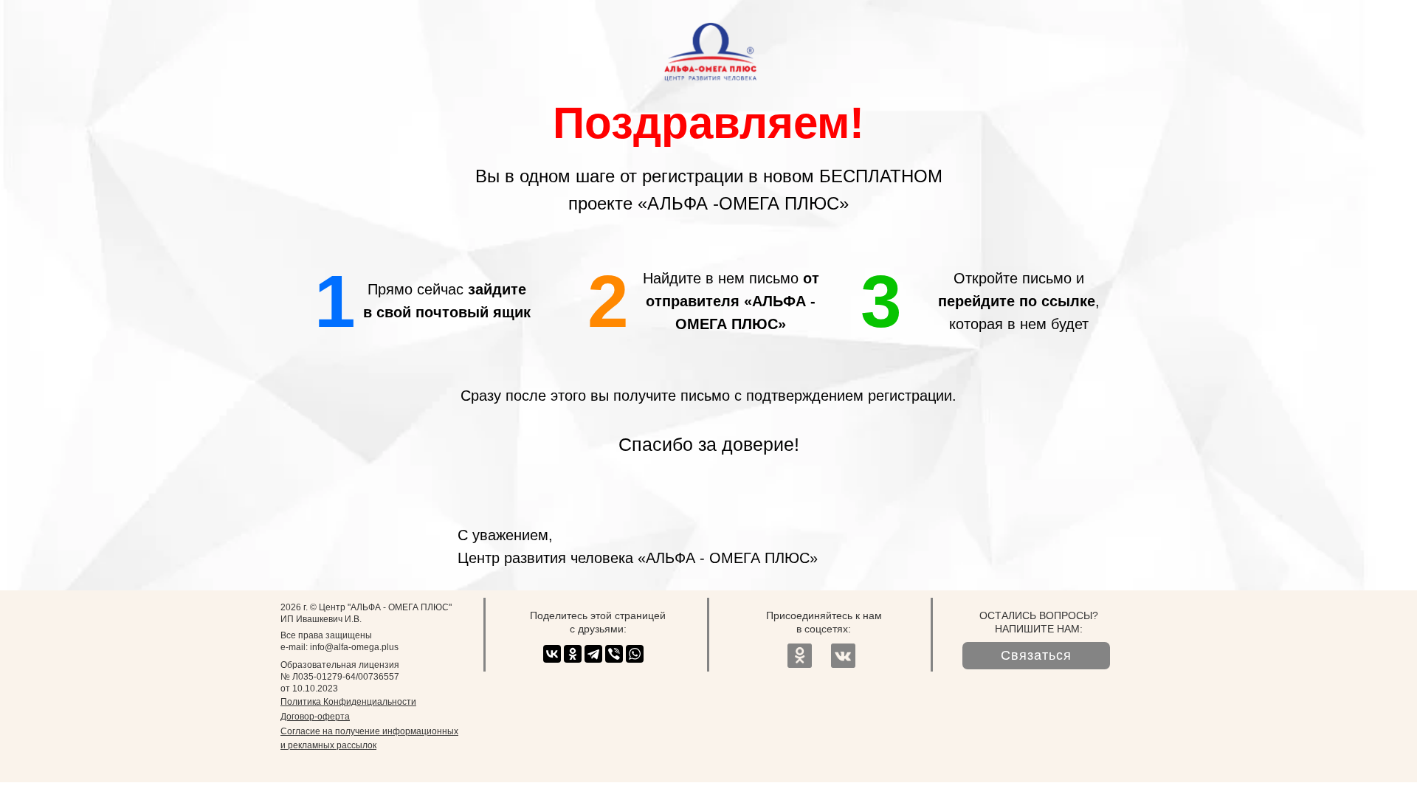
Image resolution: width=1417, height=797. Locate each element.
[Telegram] (593, 654)
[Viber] (614, 654)
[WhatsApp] (635, 654)
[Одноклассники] (573, 654)
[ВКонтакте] (552, 654)
